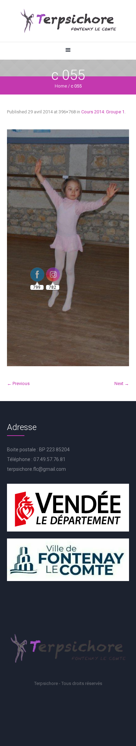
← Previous (18, 383)
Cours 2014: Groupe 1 (102, 111)
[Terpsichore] (68, 21)
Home (61, 86)
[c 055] (68, 247)
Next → (121, 383)
